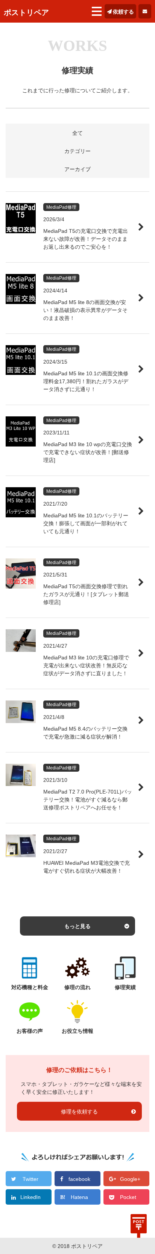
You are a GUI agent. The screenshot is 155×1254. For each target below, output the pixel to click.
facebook (79, 1179)
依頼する (123, 11)
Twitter (30, 1179)
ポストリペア (26, 12)
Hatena (79, 1197)
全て (77, 133)
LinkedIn (30, 1197)
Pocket (128, 1197)
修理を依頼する (79, 1111)
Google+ (130, 1179)
